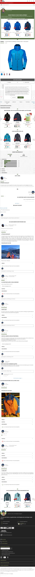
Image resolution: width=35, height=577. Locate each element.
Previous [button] (1, 98)
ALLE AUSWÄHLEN (20, 97)
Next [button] (34, 98)
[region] (17, 92)
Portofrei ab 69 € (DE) (6, 521)
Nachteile (3, 288)
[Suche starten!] (34, 5)
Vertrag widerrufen (4, 565)
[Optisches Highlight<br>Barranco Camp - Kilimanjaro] (10, 252)
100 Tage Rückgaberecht (23, 521)
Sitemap (12, 573)
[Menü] (1, 5)
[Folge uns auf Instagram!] (1, 557)
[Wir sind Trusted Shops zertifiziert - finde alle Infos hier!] (19, 524)
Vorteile (3, 263)
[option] (17, 57)
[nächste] (33, 28)
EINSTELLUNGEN (14, 97)
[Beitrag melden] (5, 180)
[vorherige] (2, 28)
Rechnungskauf (5, 523)
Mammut (2, 41)
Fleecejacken (3, 7)
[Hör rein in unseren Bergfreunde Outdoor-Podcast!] (8, 557)
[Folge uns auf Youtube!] (5, 557)
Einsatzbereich (4, 291)
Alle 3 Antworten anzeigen (17, 378)
